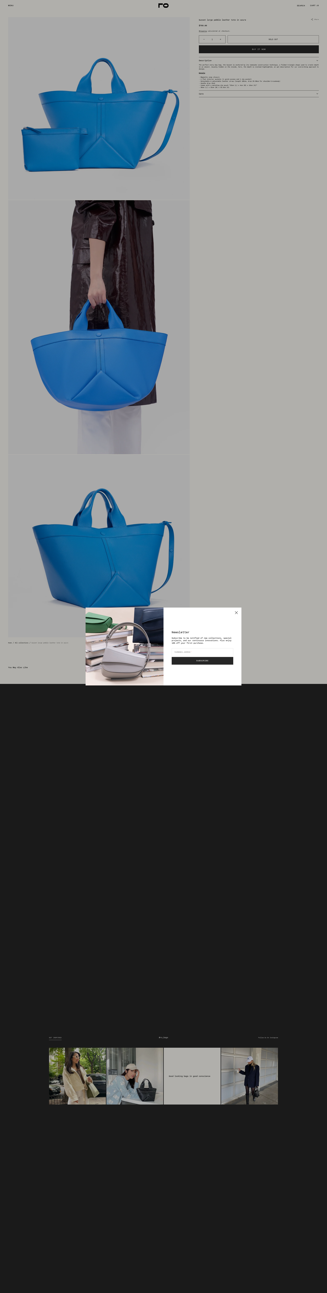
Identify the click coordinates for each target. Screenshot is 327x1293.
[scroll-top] (321, 1287)
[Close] (236, 612)
